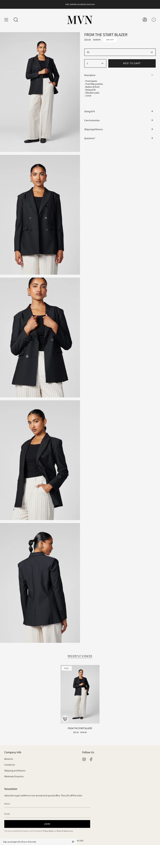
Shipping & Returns (93, 129)
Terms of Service (62, 831)
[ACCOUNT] (144, 20)
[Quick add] (64, 718)
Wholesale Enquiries (14, 776)
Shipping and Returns (14, 770)
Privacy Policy (48, 831)
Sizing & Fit (89, 111)
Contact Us (9, 764)
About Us (8, 758)
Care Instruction (92, 120)
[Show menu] (6, 20)
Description (89, 75)
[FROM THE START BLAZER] (80, 694)
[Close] (73, 842)
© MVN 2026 (78, 840)
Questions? (89, 138)
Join (47, 823)
